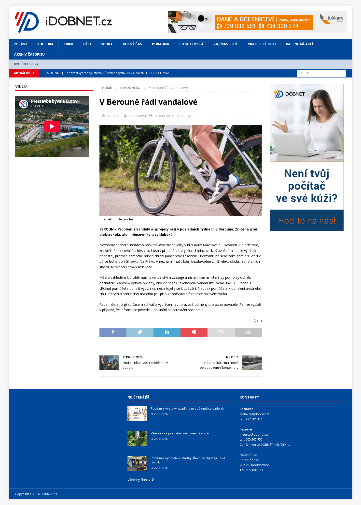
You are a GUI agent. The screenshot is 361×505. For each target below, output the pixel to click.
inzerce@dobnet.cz (254, 434)
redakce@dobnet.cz (255, 414)
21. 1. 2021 (113, 115)
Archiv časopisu (29, 54)
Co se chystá (191, 44)
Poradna (160, 44)
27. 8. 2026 (160, 468)
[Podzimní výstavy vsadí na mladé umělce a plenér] (137, 413)
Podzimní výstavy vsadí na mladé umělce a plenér (188, 408)
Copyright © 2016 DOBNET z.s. (36, 494)
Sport (107, 44)
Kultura (45, 44)
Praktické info (262, 44)
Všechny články (139, 479)
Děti (87, 44)
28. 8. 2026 (160, 414)
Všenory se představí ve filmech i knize (180, 433)
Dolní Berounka (26, 64)
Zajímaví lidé (226, 44)
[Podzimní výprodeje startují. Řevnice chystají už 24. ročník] (137, 463)
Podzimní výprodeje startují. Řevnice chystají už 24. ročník (188, 460)
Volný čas (132, 44)
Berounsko (162, 115)
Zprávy (20, 44)
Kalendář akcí (299, 44)
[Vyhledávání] (321, 72)
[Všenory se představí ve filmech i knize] (137, 438)
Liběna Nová (136, 115)
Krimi (68, 44)
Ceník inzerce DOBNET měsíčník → (265, 444)
